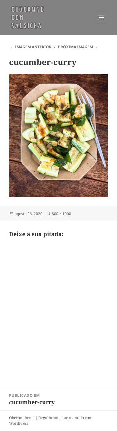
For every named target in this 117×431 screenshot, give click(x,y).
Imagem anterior (33, 46)
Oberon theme (21, 417)
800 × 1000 (61, 213)
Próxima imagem (75, 46)
